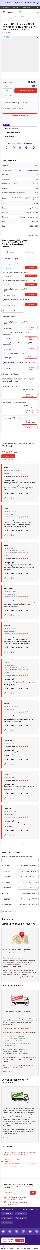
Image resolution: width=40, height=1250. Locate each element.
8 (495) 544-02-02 (27, 7)
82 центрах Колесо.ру (11, 103)
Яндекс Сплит (8, 1157)
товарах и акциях (13, 1204)
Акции (8, 1218)
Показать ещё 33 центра (11, 311)
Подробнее (20, 4)
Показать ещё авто (9, 911)
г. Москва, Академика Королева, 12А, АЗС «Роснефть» (17, 343)
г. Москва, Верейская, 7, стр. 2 (13, 353)
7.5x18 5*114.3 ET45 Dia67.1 (28, 170)
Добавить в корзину (26, 90)
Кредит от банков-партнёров (13, 1166)
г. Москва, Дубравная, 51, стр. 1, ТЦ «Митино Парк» (18, 290)
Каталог (10, 17)
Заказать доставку (29, 395)
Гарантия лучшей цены (11, 128)
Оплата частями (9, 136)
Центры (15, 7)
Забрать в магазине (20, 116)
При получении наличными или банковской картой (20, 1152)
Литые (35, 203)
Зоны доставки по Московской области (16, 1028)
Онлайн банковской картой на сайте (15, 1154)
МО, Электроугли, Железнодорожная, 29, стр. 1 (19, 280)
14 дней (35, 221)
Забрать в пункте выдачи (29, 426)
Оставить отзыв (8, 456)
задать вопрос (9, 459)
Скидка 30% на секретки (12, 132)
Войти (12, 1248)
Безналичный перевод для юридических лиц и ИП (19, 1163)
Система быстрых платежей (13, 1150)
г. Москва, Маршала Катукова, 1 (14, 264)
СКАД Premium (25, 17)
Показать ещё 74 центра (11, 374)
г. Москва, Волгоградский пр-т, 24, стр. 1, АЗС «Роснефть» (19, 363)
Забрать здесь (31, 268)
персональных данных (15, 1199)
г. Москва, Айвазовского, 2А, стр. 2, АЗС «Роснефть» (16, 300)
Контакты (8, 1222)
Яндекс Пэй (7, 1161)
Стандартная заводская (29, 217)
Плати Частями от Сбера (12, 1159)
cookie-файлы (7, 1241)
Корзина (19, 1248)
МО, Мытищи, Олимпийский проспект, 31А (17, 272)
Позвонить (27, 1248)
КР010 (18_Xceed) (6, 18)
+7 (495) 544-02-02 (27, 977)
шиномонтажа (14, 964)
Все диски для (28, 865)
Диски (17, 17)
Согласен (20, 1240)
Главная (4, 17)
